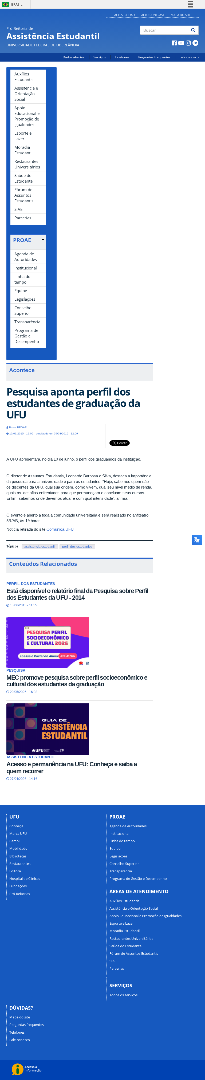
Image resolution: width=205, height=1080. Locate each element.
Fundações (18, 886)
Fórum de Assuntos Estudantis (23, 195)
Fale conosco (189, 57)
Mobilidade (18, 848)
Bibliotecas (17, 856)
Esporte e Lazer (22, 135)
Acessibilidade (125, 15)
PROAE (22, 240)
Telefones (122, 57)
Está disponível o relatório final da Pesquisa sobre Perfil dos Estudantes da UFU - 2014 (77, 594)
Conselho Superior (22, 310)
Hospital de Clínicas (24, 878)
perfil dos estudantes (77, 547)
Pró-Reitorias (19, 893)
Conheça (16, 826)
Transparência (27, 321)
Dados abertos (74, 57)
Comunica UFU (60, 529)
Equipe (20, 290)
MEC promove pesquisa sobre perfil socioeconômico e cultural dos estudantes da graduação (76, 681)
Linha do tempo (22, 279)
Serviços (99, 57)
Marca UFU (18, 833)
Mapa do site (181, 15)
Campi (14, 841)
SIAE (18, 209)
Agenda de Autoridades (25, 256)
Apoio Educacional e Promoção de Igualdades (27, 116)
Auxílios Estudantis (23, 76)
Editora (15, 871)
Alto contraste (153, 15)
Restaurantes (19, 863)
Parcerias (22, 217)
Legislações (24, 299)
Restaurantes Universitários (27, 164)
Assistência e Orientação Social (26, 93)
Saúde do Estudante (23, 178)
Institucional (25, 268)
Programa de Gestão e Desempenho (26, 336)
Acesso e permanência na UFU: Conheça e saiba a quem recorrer (71, 767)
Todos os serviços (123, 995)
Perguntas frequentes (154, 57)
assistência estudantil (40, 547)
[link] (28, 240)
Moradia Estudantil (23, 149)
